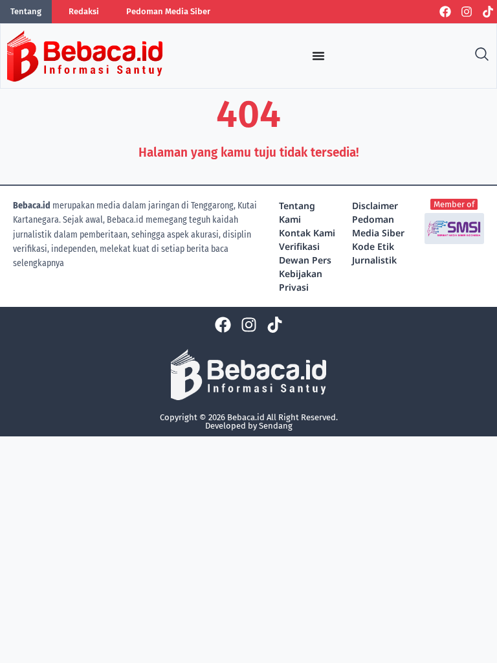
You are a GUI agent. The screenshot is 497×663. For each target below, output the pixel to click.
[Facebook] (445, 12)
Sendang (276, 426)
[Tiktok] (488, 12)
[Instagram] (467, 12)
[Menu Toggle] (318, 55)
